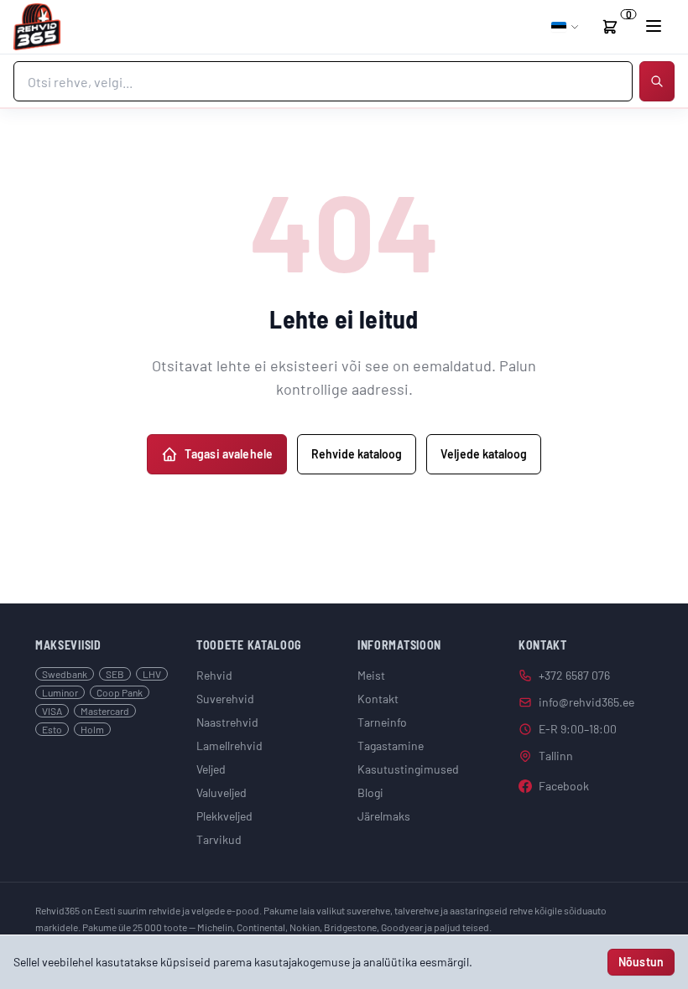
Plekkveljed (224, 816)
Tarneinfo (382, 722)
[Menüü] (654, 26)
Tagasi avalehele (229, 454)
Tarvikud (219, 839)
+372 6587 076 (574, 675)
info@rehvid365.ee (586, 702)
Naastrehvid (227, 722)
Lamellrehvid (229, 745)
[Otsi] (657, 81)
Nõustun (641, 962)
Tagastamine (390, 745)
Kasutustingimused (408, 769)
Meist (371, 675)
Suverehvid (225, 698)
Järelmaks (383, 816)
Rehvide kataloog (356, 454)
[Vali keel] (565, 26)
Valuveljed (221, 792)
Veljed (211, 769)
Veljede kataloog (483, 454)
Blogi (370, 792)
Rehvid (214, 675)
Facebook (564, 786)
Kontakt (378, 698)
